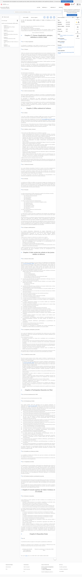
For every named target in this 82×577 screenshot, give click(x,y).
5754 (26, 555)
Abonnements (8, 566)
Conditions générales (63, 566)
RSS (6, 569)
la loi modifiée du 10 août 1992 (48, 119)
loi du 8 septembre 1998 (28, 263)
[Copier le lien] (63, 45)
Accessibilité (61, 571)
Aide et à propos (27, 566)
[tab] (78, 18)
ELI (24, 571)
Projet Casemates (27, 569)
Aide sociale (62, 42)
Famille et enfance (63, 39)
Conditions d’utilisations (63, 569)
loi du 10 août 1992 (33, 405)
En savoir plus (57, 1)
